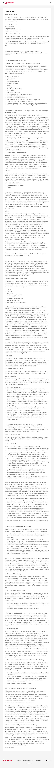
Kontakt (19, 760)
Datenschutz (38, 760)
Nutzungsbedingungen (28, 760)
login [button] (50, 2)
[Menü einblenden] (4, 2)
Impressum (29, 763)
